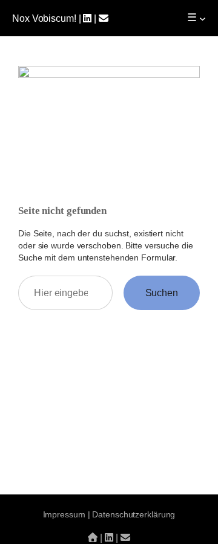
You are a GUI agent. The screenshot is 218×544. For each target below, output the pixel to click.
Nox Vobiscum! (44, 18)
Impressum (64, 514)
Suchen (161, 292)
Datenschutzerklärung (133, 514)
